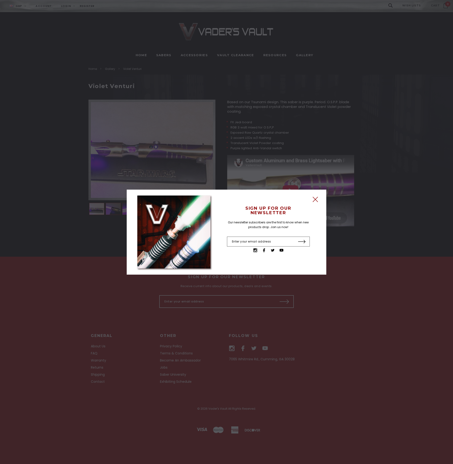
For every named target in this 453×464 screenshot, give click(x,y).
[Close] (315, 200)
